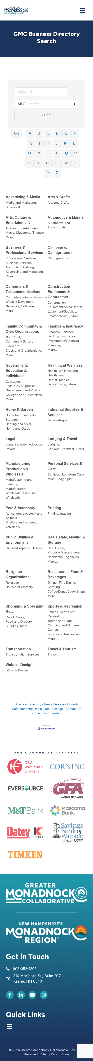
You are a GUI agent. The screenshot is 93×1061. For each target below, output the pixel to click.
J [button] (57, 143)
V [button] (56, 163)
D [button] (57, 133)
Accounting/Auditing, (20, 267)
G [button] (31, 143)
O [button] (48, 153)
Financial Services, (61, 332)
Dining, (53, 582)
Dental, (53, 380)
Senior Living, (57, 384)
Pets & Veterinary (20, 508)
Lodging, (54, 444)
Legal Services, (17, 444)
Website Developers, (20, 301)
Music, (10, 232)
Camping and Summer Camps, (64, 628)
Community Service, (20, 341)
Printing (54, 508)
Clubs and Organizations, (24, 350)
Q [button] (66, 153)
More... (11, 237)
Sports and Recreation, (64, 634)
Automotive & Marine (66, 217)
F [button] (75, 133)
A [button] (30, 133)
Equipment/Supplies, (62, 311)
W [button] (66, 163)
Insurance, (69, 336)
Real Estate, (56, 548)
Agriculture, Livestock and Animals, (24, 516)
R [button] (75, 153)
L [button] (74, 143)
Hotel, (80, 449)
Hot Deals (35, 709)
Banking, (54, 336)
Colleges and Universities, (24, 395)
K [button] (65, 143)
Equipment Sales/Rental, (65, 307)
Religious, (13, 582)
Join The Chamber (47, 713)
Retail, (10, 617)
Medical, (65, 380)
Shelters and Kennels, (21, 522)
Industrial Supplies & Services (65, 412)
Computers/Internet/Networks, (27, 297)
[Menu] (82, 10)
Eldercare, (13, 346)
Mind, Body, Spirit (60, 479)
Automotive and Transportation (59, 225)
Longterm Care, (73, 474)
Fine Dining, (67, 582)
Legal (10, 439)
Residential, (56, 557)
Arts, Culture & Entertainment (18, 220)
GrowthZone (60, 1054)
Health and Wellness (65, 365)
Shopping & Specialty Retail (24, 608)
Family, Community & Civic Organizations (24, 328)
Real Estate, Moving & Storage (66, 539)
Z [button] (57, 173)
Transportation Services (23, 654)
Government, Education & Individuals (17, 370)
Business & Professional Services (24, 250)
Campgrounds (58, 258)
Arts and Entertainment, (23, 228)
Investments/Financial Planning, (63, 343)
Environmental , (59, 316)
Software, (28, 306)
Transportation (18, 649)
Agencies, (73, 557)
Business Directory (28, 704)
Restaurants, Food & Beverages (65, 574)
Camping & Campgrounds (60, 250)
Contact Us (73, 709)
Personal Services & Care (65, 466)
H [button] (40, 143)
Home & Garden (19, 409)
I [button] (48, 143)
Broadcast (13, 207)
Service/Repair (58, 420)
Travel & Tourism (62, 649)
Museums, (23, 232)
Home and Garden (19, 428)
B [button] (39, 133)
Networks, (13, 306)
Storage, (12, 419)
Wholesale (13, 497)
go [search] (48, 115)
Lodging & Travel (62, 439)
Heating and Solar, (19, 424)
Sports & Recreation (65, 606)
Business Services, (19, 263)
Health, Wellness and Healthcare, (63, 373)
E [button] (66, 133)
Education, (13, 381)
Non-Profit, (13, 337)
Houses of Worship (19, 587)
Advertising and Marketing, (25, 271)
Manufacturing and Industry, (19, 482)
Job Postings (53, 709)
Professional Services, (21, 258)
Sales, (20, 617)
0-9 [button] (16, 133)
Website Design (19, 665)
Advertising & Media (23, 197)
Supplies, (12, 626)
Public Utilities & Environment (20, 539)
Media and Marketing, (21, 202)
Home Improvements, (21, 415)
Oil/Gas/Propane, (18, 548)
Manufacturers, (16, 488)
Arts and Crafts (58, 202)
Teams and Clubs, (60, 621)
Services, (54, 474)
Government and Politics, (24, 390)
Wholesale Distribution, (22, 493)
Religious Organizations (18, 574)
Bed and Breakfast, (61, 449)
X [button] (75, 163)
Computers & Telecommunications (23, 289)
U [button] (47, 163)
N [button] (38, 153)
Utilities (37, 548)
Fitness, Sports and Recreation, (61, 614)
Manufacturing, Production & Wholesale (18, 469)
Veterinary (13, 527)
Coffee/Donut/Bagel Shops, (67, 591)
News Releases (55, 704)
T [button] (38, 163)
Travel (52, 654)
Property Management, (64, 552)
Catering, (54, 587)
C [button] (48, 133)
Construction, (57, 302)
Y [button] (48, 173)
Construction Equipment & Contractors (59, 292)
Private (11, 449)
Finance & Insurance (65, 326)
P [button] (57, 153)
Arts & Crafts (59, 197)
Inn (50, 453)
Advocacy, (36, 444)
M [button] (29, 153)
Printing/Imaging (59, 513)
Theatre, (39, 232)
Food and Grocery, (19, 621)
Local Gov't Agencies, (21, 386)
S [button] (29, 163)
